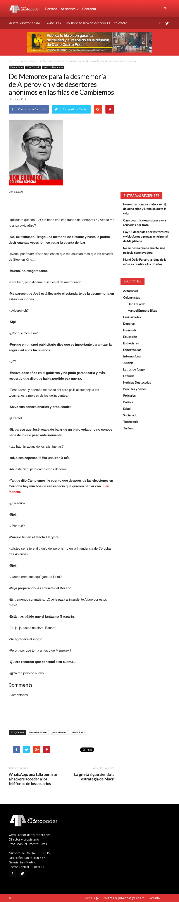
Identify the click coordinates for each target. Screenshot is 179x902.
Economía (129, 330)
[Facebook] (160, 23)
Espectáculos (132, 350)
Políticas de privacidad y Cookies (88, 23)
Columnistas (27, 61)
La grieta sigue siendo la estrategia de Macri (94, 776)
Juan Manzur (59, 732)
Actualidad (130, 291)
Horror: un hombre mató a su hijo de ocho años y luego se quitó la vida (145, 208)
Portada (51, 9)
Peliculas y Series (134, 389)
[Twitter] (167, 23)
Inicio (12, 61)
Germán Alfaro (38, 732)
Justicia (128, 363)
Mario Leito (78, 732)
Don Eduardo (33, 67)
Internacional (132, 356)
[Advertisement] (61, 205)
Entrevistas (131, 343)
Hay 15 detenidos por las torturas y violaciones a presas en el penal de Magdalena (146, 236)
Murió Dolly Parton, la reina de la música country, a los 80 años (144, 262)
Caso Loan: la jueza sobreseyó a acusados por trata (144, 222)
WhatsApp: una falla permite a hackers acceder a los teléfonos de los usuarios (33, 779)
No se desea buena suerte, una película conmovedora (144, 250)
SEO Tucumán (20, 898)
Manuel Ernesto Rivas (142, 310)
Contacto (89, 9)
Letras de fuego (134, 369)
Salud (127, 408)
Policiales (129, 395)
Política (128, 402)
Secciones (68, 9)
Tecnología (130, 421)
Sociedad (129, 415)
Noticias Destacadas (53, 67)
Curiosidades (132, 317)
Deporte (129, 323)
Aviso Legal (54, 23)
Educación (130, 336)
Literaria (128, 376)
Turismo (128, 428)
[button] (165, 8)
